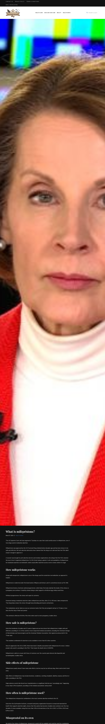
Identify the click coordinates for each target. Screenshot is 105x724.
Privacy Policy (19, 1)
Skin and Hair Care (49, 12)
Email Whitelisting (12, 4)
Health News (67, 12)
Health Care (39, 12)
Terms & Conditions (32, 1)
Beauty (59, 12)
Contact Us (9, 1)
